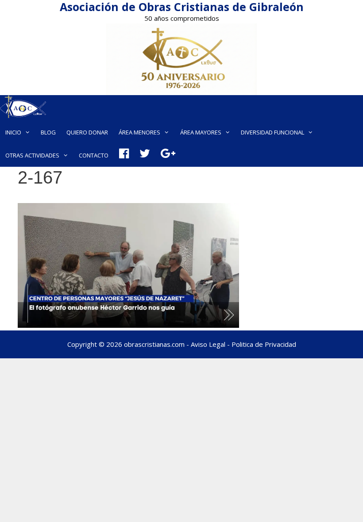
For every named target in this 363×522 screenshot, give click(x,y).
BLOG (48, 132)
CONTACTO (93, 155)
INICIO (13, 132)
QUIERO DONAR (87, 132)
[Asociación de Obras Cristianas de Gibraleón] (23, 108)
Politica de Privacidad (264, 344)
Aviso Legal (208, 344)
